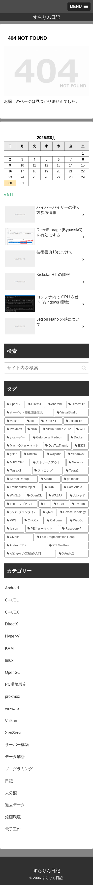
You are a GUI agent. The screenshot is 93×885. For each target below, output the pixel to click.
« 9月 (8, 194)
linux (9, 660)
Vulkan (11, 721)
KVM (9, 648)
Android (12, 588)
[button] (84, 368)
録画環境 (13, 817)
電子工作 (13, 829)
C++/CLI (12, 600)
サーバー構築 (17, 744)
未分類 (11, 793)
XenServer (14, 733)
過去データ (15, 805)
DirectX (11, 624)
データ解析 (15, 757)
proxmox (12, 696)
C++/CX (12, 612)
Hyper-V (12, 636)
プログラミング (19, 769)
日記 (9, 781)
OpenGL (12, 672)
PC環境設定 (16, 684)
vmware (12, 708)
